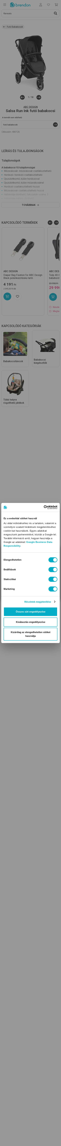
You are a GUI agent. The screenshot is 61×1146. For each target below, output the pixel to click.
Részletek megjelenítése (37, 601)
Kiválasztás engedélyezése (30, 622)
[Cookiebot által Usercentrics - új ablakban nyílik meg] (43, 507)
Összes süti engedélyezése (30, 611)
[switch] (52, 569)
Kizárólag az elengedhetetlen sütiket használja (30, 634)
